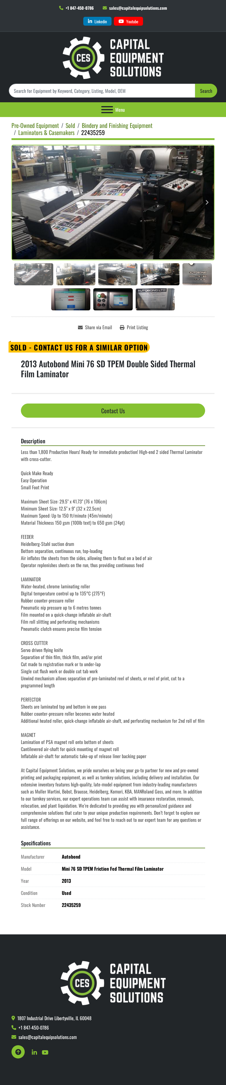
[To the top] (18, 1051)
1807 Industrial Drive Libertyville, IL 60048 (54, 1018)
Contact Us (113, 410)
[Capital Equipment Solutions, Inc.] (113, 982)
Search (206, 90)
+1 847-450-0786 (80, 8)
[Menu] (107, 109)
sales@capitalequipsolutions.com (138, 8)
